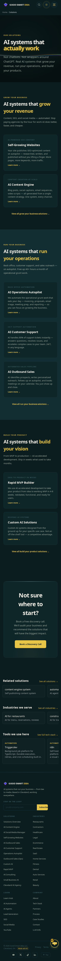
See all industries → (48, 708)
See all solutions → (48, 681)
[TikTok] (27, 954)
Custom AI (8, 864)
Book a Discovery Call (30, 644)
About (35, 898)
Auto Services (39, 874)
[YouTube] (13, 954)
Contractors (38, 827)
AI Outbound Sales (12, 843)
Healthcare (37, 832)
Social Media (9, 924)
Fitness (36, 864)
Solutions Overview (12, 821)
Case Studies (38, 919)
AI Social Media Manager (14, 832)
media (8, 792)
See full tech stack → (47, 734)
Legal (35, 837)
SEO (5, 919)
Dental (36, 869)
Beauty (36, 885)
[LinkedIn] (34, 954)
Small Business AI (11, 880)
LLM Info (37, 930)
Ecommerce (38, 843)
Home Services (39, 858)
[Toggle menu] (54, 4)
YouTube (7, 930)
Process (36, 914)
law (42, 789)
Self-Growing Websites (13, 837)
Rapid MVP (8, 869)
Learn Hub (8, 898)
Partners (36, 908)
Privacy (38, 947)
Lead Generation (11, 914)
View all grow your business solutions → (31, 213)
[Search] (39, 5)
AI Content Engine (12, 827)
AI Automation (10, 903)
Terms (46, 947)
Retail (35, 880)
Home (4, 12)
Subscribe (43, 807)
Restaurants (38, 821)
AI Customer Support (13, 848)
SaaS (35, 853)
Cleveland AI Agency (12, 885)
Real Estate (37, 848)
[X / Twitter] (20, 954)
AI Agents (8, 908)
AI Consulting (9, 874)
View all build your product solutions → (30, 551)
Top (47, 955)
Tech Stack (37, 903)
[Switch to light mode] (46, 4)
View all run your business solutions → (30, 404)
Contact (36, 924)
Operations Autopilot (13, 853)
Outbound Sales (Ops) (13, 858)
